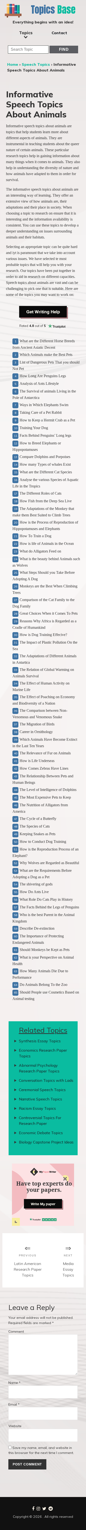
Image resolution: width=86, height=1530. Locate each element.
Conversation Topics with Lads (46, 1080)
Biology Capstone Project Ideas (46, 1142)
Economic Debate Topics (41, 1132)
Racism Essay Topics (37, 1108)
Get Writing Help (43, 311)
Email (14, 1404)
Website (15, 1426)
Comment (16, 1331)
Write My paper (43, 1204)
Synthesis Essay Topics (40, 1040)
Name (14, 1383)
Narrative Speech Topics (40, 1099)
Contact (59, 32)
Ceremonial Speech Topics (42, 1089)
